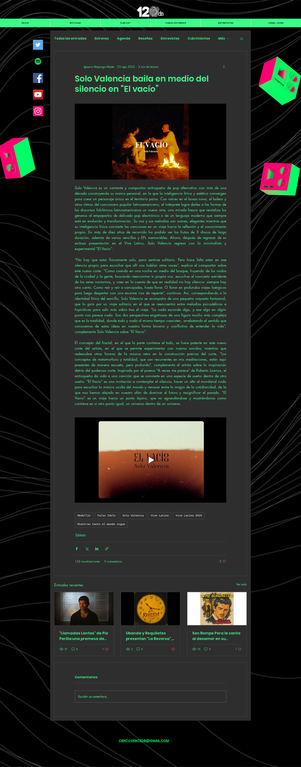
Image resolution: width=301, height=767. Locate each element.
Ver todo (241, 584)
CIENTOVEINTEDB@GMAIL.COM (144, 740)
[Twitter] (38, 45)
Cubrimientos (199, 38)
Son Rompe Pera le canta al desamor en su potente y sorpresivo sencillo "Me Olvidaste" (216, 636)
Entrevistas (170, 38)
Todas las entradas (70, 38)
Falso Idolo (106, 515)
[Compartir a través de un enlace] (107, 549)
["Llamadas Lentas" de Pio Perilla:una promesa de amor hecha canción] (84, 608)
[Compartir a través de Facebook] (77, 549)
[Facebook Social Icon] (38, 78)
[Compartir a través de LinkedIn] (97, 549)
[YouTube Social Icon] (38, 95)
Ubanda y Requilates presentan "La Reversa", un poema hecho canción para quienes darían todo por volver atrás (150, 636)
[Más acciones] (223, 66)
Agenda (123, 38)
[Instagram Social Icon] (38, 111)
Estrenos (102, 38)
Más (221, 38)
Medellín (84, 515)
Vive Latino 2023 (189, 515)
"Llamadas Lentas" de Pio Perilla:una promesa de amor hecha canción (83, 636)
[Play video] (150, 460)
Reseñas (145, 38)
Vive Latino (160, 515)
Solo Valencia (133, 515)
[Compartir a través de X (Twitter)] (87, 549)
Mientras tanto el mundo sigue (101, 524)
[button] (241, 38)
